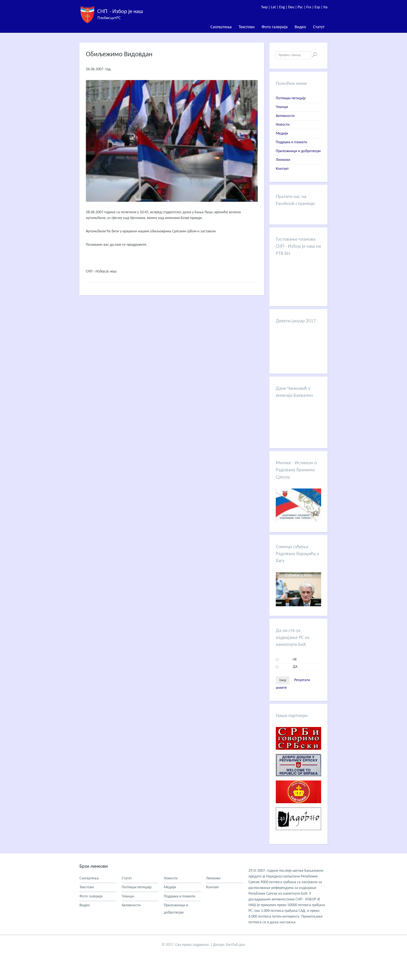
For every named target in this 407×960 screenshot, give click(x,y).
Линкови (283, 160)
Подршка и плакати (291, 142)
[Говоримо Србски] (298, 753)
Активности (285, 116)
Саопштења (221, 27)
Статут (319, 27)
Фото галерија (275, 27)
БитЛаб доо (235, 945)
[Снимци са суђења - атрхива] (298, 605)
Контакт (282, 169)
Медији (282, 134)
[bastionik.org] (298, 806)
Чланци (282, 107)
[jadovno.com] (298, 833)
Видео (300, 27)
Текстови (247, 27)
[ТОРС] (298, 780)
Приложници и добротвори (298, 151)
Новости (283, 125)
